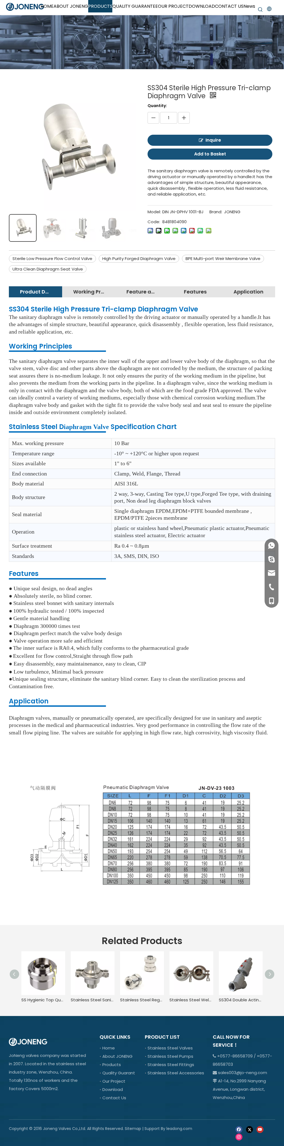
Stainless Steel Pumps (170, 1056)
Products (111, 1064)
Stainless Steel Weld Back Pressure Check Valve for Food (191, 1000)
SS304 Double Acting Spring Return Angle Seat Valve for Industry (241, 1000)
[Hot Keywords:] (260, 10)
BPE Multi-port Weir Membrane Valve (223, 258)
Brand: (215, 212)
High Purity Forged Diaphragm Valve (139, 258)
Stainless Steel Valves (170, 1048)
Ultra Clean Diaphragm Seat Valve (47, 269)
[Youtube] (260, 1129)
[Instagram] (238, 1136)
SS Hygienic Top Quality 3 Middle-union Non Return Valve (43, 1000)
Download (112, 1089)
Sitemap (133, 1128)
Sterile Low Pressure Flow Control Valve (52, 258)
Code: (154, 222)
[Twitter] (249, 1129)
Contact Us (114, 1098)
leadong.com (179, 1128)
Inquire (213, 140)
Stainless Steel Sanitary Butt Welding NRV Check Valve (93, 1000)
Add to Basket (210, 154)
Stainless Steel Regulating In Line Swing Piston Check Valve (142, 1000)
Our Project (113, 1081)
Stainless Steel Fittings (171, 1064)
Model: (154, 212)
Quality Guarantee (121, 1073)
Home (108, 1048)
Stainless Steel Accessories (176, 1073)
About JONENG (117, 1056)
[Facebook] (238, 1129)
